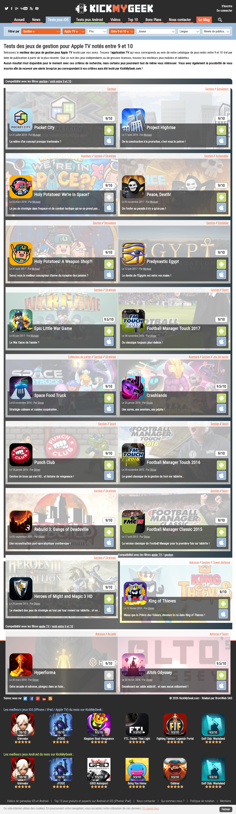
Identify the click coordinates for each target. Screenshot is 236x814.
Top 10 (133, 19)
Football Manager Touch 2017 (173, 328)
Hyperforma (44, 672)
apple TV (157, 555)
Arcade (112, 634)
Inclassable (222, 156)
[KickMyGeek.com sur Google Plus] (38, 698)
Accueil (19, 19)
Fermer (226, 809)
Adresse (194, 562)
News (36, 19)
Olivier (153, 335)
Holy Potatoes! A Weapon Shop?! (63, 261)
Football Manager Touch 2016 (173, 462)
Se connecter (224, 10)
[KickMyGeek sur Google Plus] (16, 8)
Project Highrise (161, 127)
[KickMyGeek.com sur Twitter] (25, 698)
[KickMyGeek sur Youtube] (24, 8)
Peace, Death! (159, 194)
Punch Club (44, 462)
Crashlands (157, 395)
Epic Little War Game (53, 328)
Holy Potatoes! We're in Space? (61, 194)
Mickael (37, 134)
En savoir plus (151, 808)
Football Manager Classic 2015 (174, 529)
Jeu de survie (220, 357)
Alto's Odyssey (159, 672)
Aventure (86, 156)
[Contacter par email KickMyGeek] (37, 8)
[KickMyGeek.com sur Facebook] (31, 698)
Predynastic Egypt (163, 261)
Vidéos (115, 19)
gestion (43, 81)
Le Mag (204, 19)
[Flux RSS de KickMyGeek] (31, 8)
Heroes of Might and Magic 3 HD (63, 596)
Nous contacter (180, 19)
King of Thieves (162, 601)
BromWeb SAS (223, 698)
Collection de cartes (79, 357)
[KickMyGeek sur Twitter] (6, 8)
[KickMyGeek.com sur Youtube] (44, 698)
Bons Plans (153, 19)
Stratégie (110, 156)
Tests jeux (58, 19)
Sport (225, 290)
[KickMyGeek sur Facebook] (11, 8)
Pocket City (44, 127)
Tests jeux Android (89, 19)
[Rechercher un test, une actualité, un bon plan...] (221, 19)
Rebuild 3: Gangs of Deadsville (61, 529)
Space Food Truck (50, 395)
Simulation (222, 89)
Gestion (111, 89)
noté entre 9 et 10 (60, 81)
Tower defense (221, 562)
